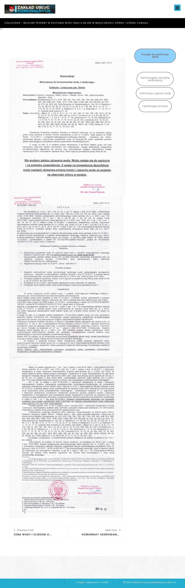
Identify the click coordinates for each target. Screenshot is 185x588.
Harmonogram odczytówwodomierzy (155, 79)
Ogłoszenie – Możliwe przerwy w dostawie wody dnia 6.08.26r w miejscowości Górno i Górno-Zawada (76, 22)
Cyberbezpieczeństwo (155, 106)
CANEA (105, 582)
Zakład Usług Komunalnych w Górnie (154, 582)
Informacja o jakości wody (155, 93)
